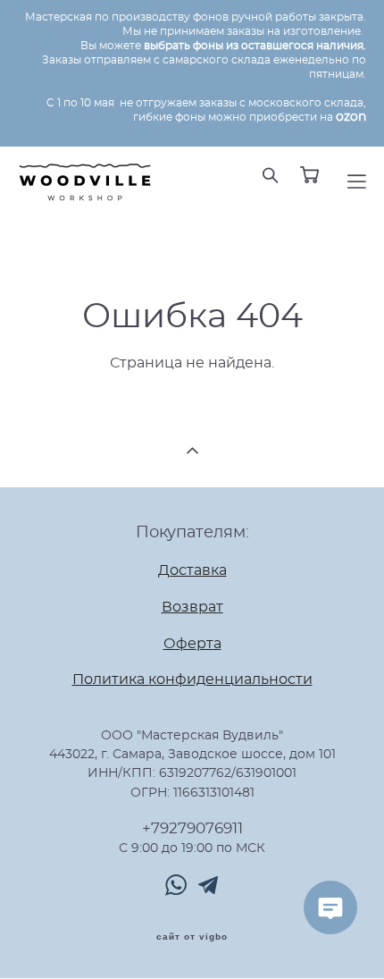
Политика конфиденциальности (192, 679)
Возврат (192, 607)
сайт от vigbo (192, 937)
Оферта (192, 644)
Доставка (192, 570)
